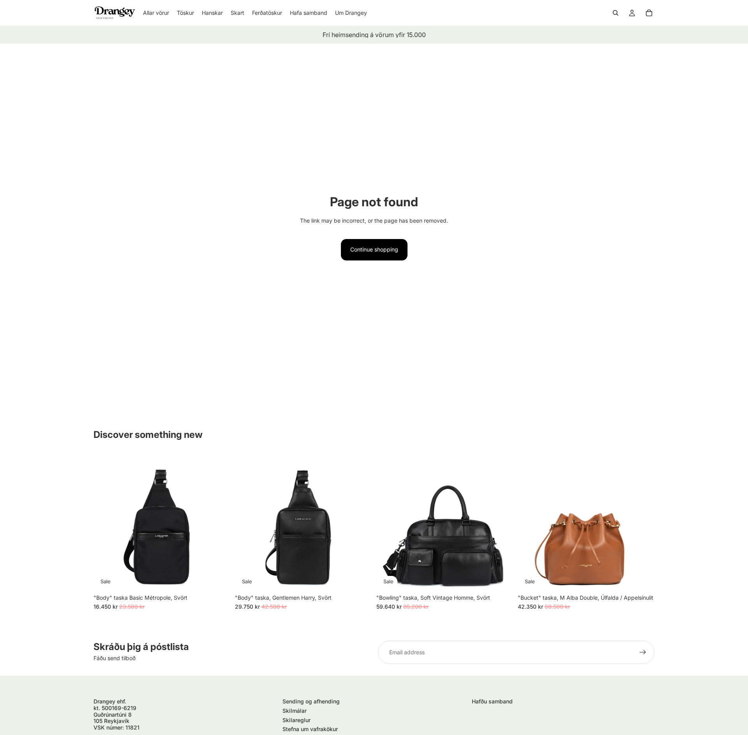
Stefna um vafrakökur (310, 729)
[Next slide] (218, 521)
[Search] (615, 12)
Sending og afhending (311, 701)
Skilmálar (294, 710)
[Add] (218, 578)
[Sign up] (643, 652)
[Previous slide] (105, 521)
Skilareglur (296, 720)
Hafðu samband (492, 701)
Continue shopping (374, 249)
